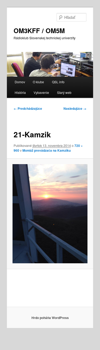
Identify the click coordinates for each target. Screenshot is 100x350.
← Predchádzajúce (28, 108)
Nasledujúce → (74, 108)
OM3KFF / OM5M (39, 30)
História (20, 92)
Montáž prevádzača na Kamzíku (46, 150)
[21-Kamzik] (50, 213)
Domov (20, 82)
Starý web (64, 92)
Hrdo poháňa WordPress (50, 317)
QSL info (58, 82)
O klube (38, 82)
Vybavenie (41, 92)
